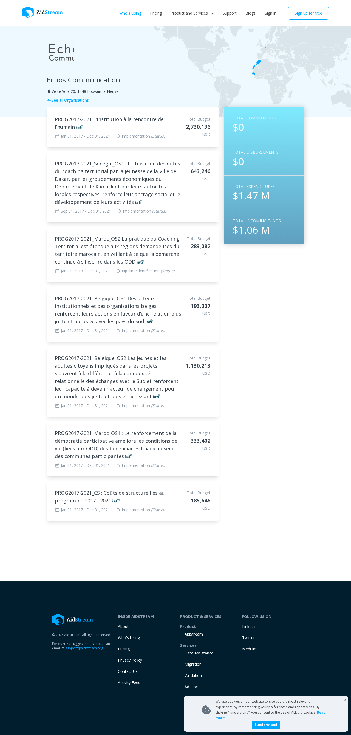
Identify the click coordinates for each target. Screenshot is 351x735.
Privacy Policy (130, 660)
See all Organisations (68, 100)
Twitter (248, 637)
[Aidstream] (42, 12)
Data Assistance (199, 653)
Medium (249, 648)
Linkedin (249, 626)
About (123, 626)
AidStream (194, 634)
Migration (193, 664)
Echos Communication (83, 80)
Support (230, 13)
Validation (193, 675)
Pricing (156, 13)
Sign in (270, 13)
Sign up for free (308, 13)
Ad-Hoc (191, 686)
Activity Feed (129, 682)
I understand (266, 724)
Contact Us (128, 671)
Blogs (250, 13)
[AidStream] (72, 619)
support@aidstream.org (84, 648)
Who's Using (130, 13)
